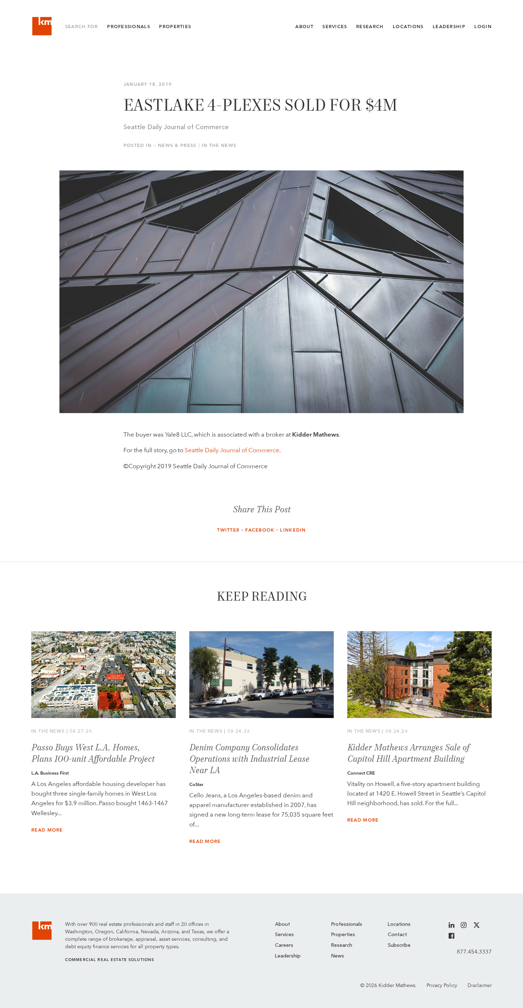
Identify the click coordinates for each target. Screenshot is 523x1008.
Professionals (128, 26)
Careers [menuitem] (284, 945)
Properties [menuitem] (343, 934)
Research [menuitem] (341, 945)
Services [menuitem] (284, 934)
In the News (219, 145)
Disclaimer (479, 985)
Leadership (449, 26)
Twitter (228, 530)
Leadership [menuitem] (288, 956)
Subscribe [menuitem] (399, 945)
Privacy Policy (442, 985)
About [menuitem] (282, 924)
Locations (408, 26)
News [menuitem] (337, 956)
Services (334, 26)
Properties (175, 26)
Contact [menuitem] (397, 934)
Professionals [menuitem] (346, 924)
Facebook (259, 530)
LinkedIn (293, 530)
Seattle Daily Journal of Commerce (232, 450)
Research (370, 26)
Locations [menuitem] (399, 924)
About (304, 26)
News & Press (177, 145)
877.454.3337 (474, 951)
